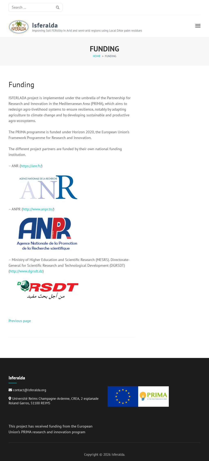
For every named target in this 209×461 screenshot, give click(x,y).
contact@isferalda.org (29, 390)
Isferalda (45, 25)
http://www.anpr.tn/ (38, 209)
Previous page (20, 320)
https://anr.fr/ (31, 165)
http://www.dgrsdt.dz (26, 271)
